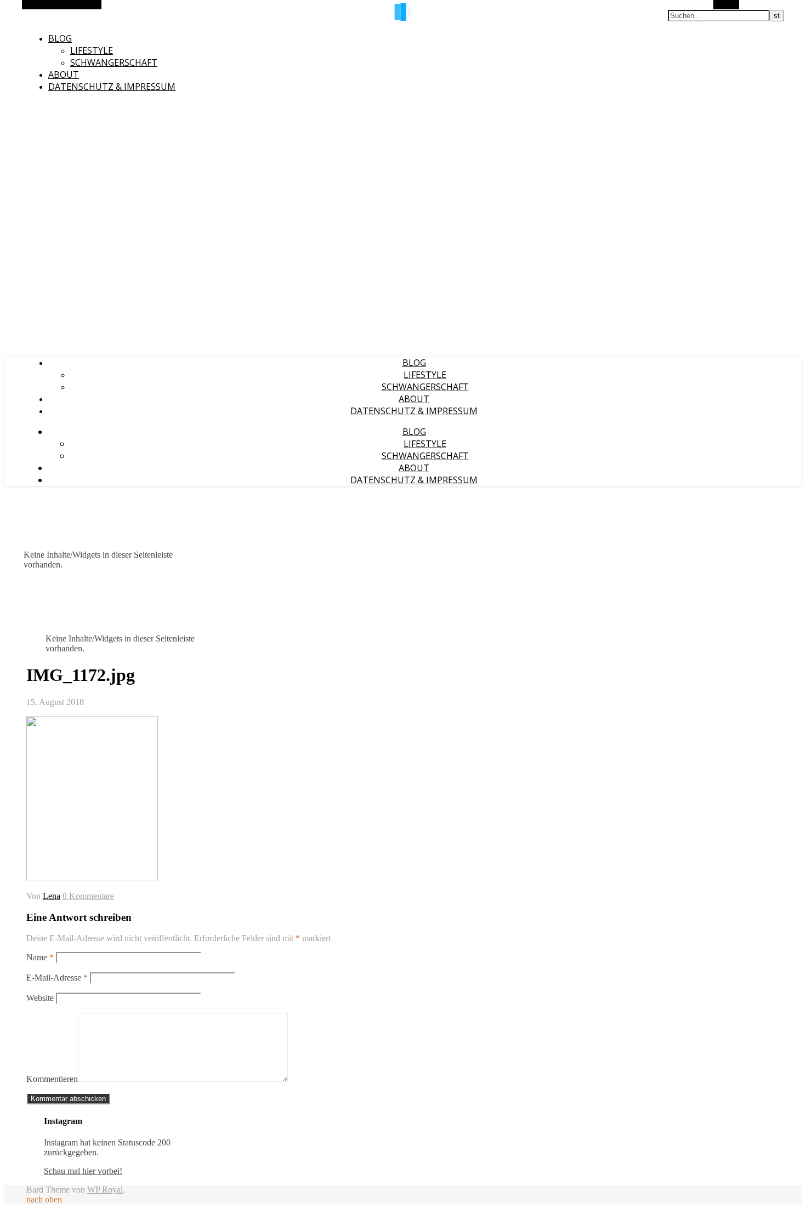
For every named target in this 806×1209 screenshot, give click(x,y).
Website (40, 997)
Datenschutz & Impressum (111, 87)
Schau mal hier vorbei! (83, 1171)
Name (40, 957)
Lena (51, 896)
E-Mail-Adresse (57, 977)
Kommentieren (52, 1079)
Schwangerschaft (113, 62)
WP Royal (105, 1189)
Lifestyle (91, 50)
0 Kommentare (88, 896)
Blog (60, 38)
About (63, 74)
